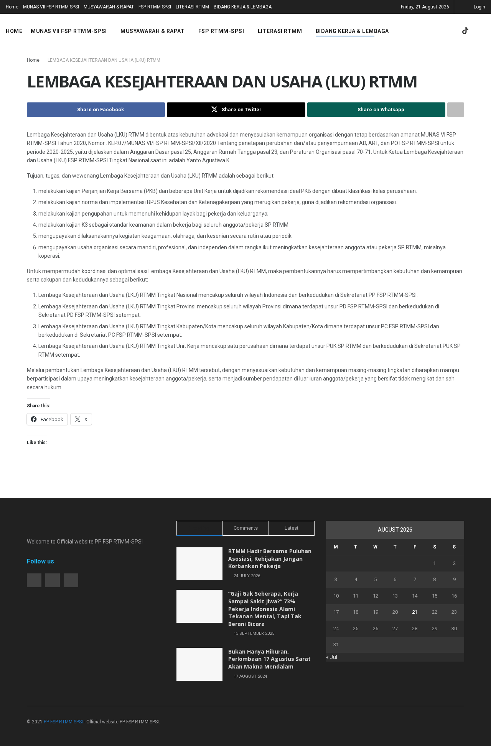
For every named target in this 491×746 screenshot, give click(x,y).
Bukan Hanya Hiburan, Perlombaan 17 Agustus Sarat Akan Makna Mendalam (269, 659)
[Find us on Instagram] (439, 31)
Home (12, 7)
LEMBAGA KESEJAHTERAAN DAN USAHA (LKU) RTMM (104, 60)
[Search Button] (482, 31)
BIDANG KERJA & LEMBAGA (243, 7)
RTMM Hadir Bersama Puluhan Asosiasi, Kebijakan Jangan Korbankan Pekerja (269, 558)
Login (479, 7)
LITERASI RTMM (192, 7)
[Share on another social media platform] (455, 109)
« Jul (331, 657)
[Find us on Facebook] (425, 31)
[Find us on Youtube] (452, 31)
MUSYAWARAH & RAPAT (109, 7)
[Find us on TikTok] (465, 31)
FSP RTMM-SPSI (154, 7)
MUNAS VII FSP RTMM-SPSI (51, 7)
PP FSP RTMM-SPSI (63, 722)
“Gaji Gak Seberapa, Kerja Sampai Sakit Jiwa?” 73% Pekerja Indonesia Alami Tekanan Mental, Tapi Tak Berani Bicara (265, 608)
